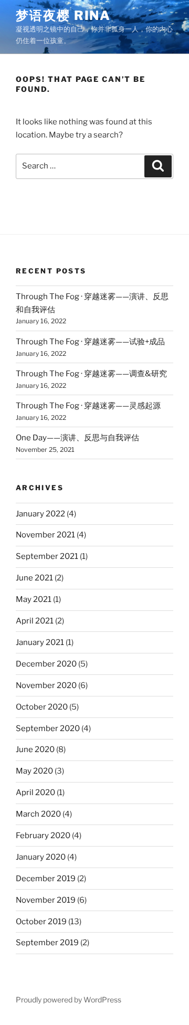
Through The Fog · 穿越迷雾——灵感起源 (88, 405)
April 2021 (35, 621)
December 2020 (46, 664)
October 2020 (42, 707)
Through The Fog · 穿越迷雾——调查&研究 (91, 373)
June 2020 (35, 749)
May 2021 (33, 599)
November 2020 (46, 685)
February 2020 (43, 835)
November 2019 (46, 900)
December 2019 (46, 878)
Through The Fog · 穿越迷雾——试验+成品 (90, 341)
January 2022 (40, 514)
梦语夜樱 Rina (63, 15)
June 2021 (34, 578)
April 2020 (35, 792)
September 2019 (47, 942)
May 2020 (34, 771)
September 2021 (47, 556)
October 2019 (41, 921)
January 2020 (41, 857)
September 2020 (48, 728)
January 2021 (40, 642)
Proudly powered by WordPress (68, 999)
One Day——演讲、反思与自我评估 (77, 437)
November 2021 (45, 535)
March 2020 (38, 814)
